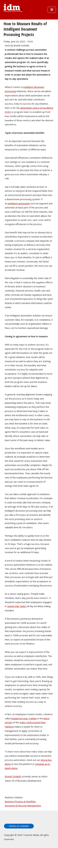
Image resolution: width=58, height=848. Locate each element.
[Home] (13, 7)
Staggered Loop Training (24, 718)
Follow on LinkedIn (19, 826)
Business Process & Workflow (20, 801)
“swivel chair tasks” (17, 606)
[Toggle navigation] (52, 10)
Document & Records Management (23, 805)
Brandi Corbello (13, 776)
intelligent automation (19, 203)
